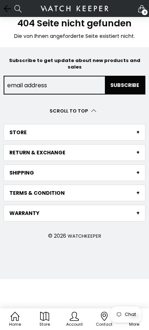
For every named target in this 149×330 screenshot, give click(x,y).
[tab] (74, 132)
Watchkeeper (84, 236)
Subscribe (124, 85)
